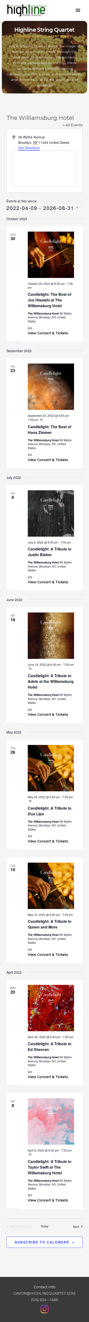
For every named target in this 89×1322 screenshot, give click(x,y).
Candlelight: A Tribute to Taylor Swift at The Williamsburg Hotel (49, 1167)
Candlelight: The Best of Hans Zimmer (49, 429)
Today (44, 1226)
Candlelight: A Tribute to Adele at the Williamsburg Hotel (51, 681)
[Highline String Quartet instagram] (45, 1309)
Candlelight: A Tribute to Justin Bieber (49, 551)
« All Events (73, 125)
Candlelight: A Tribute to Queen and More (49, 924)
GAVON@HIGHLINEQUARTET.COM (44, 1293)
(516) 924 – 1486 (44, 1300)
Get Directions (29, 147)
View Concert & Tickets (48, 333)
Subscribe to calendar (42, 1242)
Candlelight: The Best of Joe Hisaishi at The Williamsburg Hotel (49, 300)
